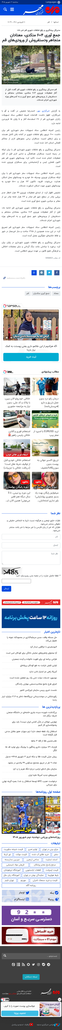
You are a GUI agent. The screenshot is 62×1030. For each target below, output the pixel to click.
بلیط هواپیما (53, 875)
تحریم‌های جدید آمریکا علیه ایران (42, 775)
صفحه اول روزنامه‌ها (48, 792)
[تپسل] (4, 306)
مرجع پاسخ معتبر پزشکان (45, 865)
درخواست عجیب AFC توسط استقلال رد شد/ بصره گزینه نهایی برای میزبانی (29, 783)
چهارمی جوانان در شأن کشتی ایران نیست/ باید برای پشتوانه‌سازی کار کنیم (34, 723)
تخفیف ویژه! (20, 1013)
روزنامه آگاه (31, 885)
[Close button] (59, 999)
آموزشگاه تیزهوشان (12, 870)
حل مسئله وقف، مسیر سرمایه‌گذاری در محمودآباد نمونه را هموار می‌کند (32, 639)
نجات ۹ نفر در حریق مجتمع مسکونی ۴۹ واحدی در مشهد (32, 763)
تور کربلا (7, 854)
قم (49, 22)
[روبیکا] (28, 964)
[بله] (43, 964)
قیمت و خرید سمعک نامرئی (45, 880)
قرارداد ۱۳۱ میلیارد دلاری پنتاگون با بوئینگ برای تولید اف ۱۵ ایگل (31, 748)
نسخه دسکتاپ (31, 977)
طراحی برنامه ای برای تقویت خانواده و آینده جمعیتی (34, 659)
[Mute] (11, 338)
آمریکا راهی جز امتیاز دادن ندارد (43, 671)
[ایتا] (13, 964)
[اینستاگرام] (38, 964)
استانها (56, 22)
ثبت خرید (31, 357)
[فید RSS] (23, 964)
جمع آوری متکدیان (41, 293)
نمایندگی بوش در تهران (34, 875)
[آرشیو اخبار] (18, 964)
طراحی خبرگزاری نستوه (45, 1024)
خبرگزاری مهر (43, 111)
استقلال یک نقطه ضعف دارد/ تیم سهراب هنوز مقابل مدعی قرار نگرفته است (31, 733)
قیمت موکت (21, 854)
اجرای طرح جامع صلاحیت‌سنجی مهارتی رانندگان (36, 684)
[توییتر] (33, 964)
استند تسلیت (51, 859)
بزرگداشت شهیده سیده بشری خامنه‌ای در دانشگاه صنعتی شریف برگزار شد (32, 714)
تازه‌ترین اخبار (52, 632)
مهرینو (23, 880)
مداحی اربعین (33, 859)
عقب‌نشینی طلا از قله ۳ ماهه (44, 741)
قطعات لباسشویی (33, 870)
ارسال (6, 588)
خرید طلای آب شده (40, 854)
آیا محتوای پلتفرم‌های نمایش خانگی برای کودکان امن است (31, 653)
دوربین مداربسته (12, 859)
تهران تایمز (9, 880)
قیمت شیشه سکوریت (13, 849)
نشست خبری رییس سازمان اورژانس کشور (38, 690)
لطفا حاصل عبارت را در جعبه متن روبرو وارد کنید (38, 576)
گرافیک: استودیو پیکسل (21, 1024)
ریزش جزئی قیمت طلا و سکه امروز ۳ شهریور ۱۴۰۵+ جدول (31, 756)
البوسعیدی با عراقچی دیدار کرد (43, 647)
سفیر (56, 854)
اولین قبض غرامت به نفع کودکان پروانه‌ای (38, 665)
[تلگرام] (48, 964)
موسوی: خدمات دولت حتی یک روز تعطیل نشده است (33, 678)
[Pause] (7, 338)
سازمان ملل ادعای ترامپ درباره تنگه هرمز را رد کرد (35, 769)
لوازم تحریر (32, 849)
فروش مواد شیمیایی (15, 865)
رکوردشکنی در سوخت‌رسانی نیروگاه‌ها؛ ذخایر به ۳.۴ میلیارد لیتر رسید (29, 698)
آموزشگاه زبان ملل (11, 875)
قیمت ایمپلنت (52, 870)
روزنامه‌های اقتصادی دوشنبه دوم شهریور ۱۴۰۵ (35, 837)
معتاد (56, 293)
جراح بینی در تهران (50, 849)
